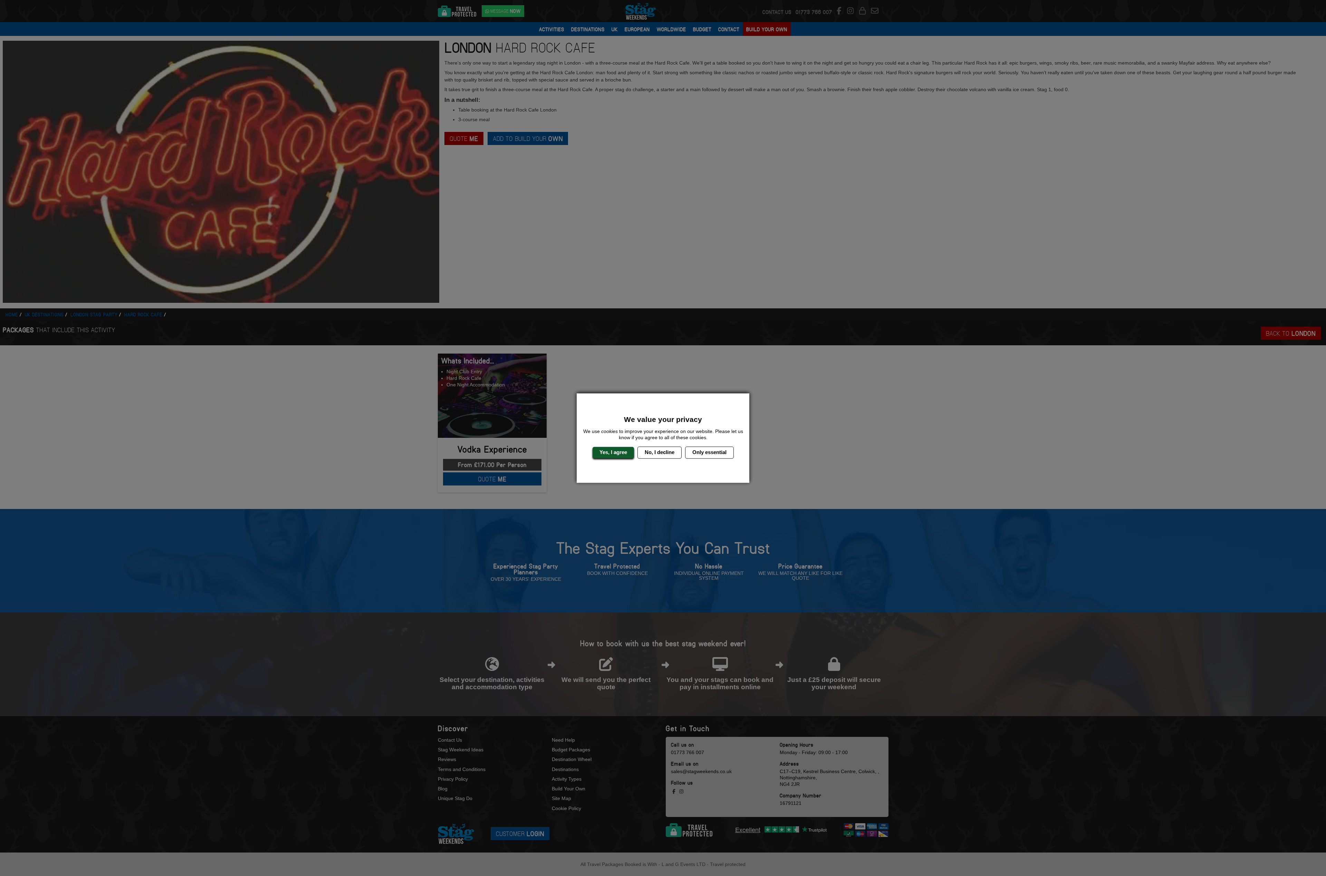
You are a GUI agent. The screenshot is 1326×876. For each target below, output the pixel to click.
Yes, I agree (613, 452)
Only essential (709, 452)
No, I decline (659, 452)
